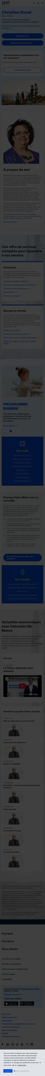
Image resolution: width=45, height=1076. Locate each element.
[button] (21, 1071)
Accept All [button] (8, 1071)
